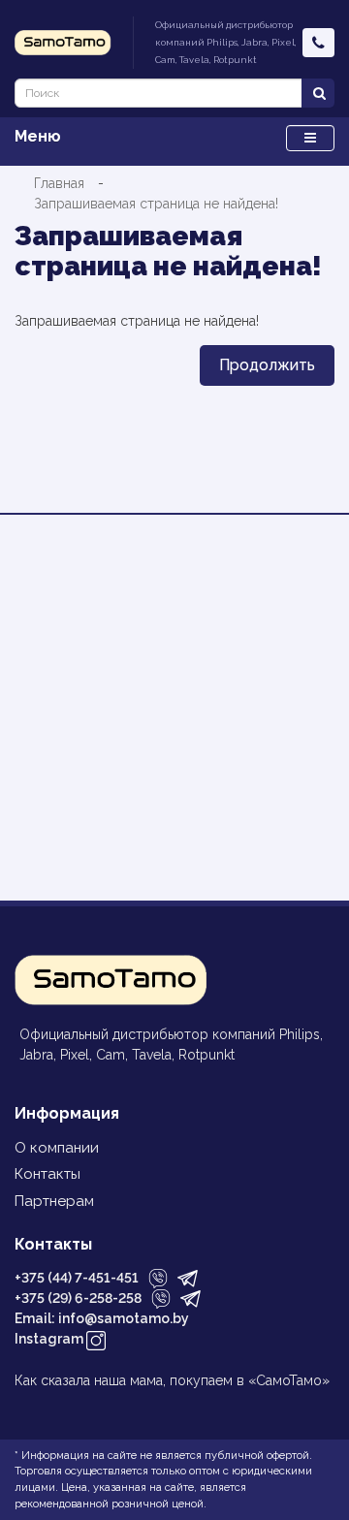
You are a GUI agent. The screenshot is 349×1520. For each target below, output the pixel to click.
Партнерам (54, 1201)
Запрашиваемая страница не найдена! (156, 203)
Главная (59, 183)
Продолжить (267, 365)
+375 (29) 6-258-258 (78, 1298)
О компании (57, 1147)
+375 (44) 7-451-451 (77, 1277)
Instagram (50, 1338)
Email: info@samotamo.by (102, 1318)
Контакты (47, 1174)
